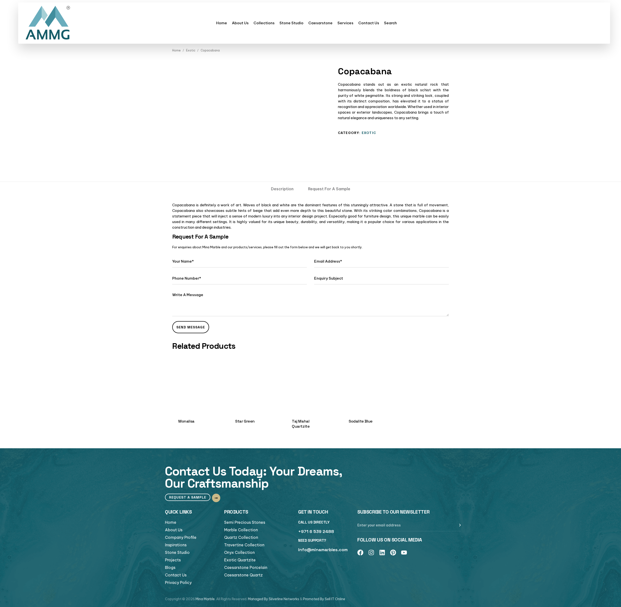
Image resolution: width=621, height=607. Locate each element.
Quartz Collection (241, 537)
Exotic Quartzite (240, 559)
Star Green (245, 421)
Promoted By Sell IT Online (324, 599)
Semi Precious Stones (244, 522)
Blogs (170, 567)
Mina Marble (205, 599)
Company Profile (180, 537)
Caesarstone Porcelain (245, 567)
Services (345, 23)
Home (221, 23)
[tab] (282, 189)
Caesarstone (320, 23)
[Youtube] (404, 552)
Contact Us (368, 23)
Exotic (190, 50)
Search (390, 23)
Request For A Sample (329, 188)
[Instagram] (371, 552)
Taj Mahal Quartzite (301, 424)
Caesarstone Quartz (243, 575)
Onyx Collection (239, 552)
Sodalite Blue (361, 421)
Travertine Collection (244, 544)
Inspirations (176, 544)
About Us (240, 23)
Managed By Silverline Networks (273, 599)
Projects (173, 559)
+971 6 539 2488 (316, 531)
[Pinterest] (393, 552)
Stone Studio (291, 23)
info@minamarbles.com (323, 549)
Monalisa (186, 421)
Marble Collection (241, 529)
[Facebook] (360, 552)
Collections (264, 23)
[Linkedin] (382, 552)
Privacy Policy (178, 582)
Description (282, 188)
